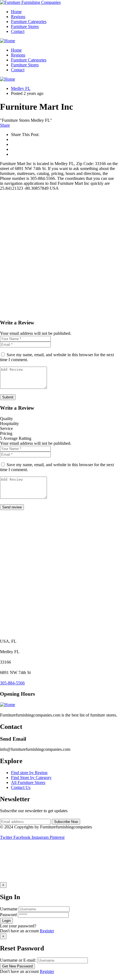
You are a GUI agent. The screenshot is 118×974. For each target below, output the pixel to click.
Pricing (6, 433)
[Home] (7, 40)
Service (6, 428)
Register (47, 930)
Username (9, 909)
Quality (6, 418)
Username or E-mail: (18, 960)
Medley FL (20, 88)
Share (5, 125)
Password (8, 914)
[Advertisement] (59, 255)
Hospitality (9, 423)
